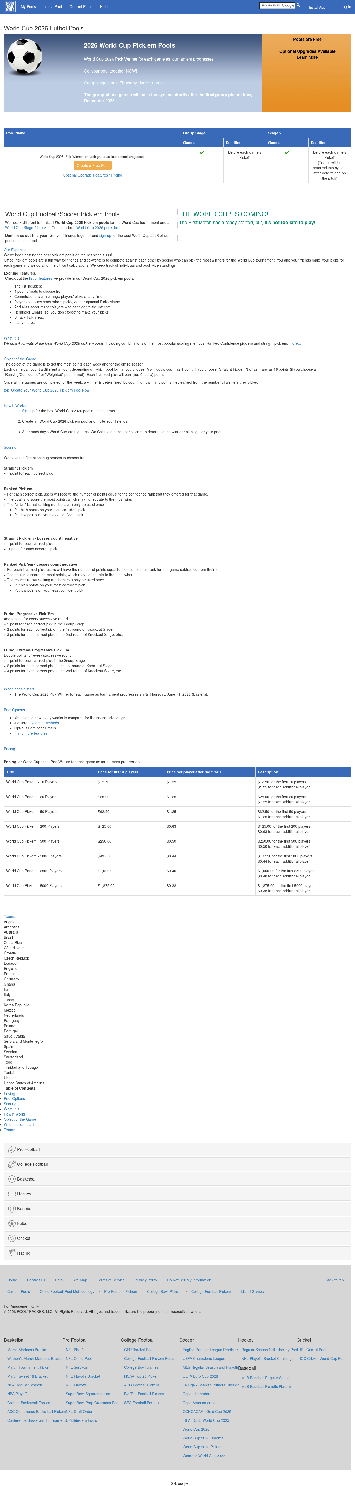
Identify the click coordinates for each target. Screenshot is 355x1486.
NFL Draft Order (79, 1411)
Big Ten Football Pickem (144, 1393)
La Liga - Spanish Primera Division (211, 1384)
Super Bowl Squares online (88, 1393)
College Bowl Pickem (164, 1291)
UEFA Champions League (204, 1358)
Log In (346, 6)
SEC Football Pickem (141, 1402)
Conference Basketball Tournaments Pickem (43, 1420)
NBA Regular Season (24, 1384)
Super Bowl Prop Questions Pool (92, 1402)
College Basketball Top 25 (28, 1402)
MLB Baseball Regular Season (266, 1377)
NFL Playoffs (76, 1384)
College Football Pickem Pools (149, 1358)
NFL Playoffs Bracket (83, 1376)
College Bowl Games (141, 1367)
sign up (105, 235)
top (6, 390)
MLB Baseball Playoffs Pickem (266, 1386)
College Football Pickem (211, 1291)
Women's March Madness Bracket (35, 1358)
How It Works (15, 1114)
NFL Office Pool (79, 1358)
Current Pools (81, 6)
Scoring (10, 1103)
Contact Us (36, 1279)
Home (12, 1279)
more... (295, 343)
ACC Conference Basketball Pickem (36, 1411)
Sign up (28, 410)
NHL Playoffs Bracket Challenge (267, 1358)
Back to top (334, 1279)
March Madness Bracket (27, 1349)
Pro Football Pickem (120, 1291)
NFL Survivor (76, 1367)
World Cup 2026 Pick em (203, 1446)
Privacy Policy (146, 1279)
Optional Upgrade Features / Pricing (92, 175)
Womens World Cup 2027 (204, 1455)
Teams (9, 1129)
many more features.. (32, 733)
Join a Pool (53, 6)
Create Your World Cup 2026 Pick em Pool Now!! (51, 390)
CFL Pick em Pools (81, 1420)
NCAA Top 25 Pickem (142, 1376)
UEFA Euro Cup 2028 (200, 1376)
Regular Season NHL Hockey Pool (269, 1349)
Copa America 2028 (199, 1402)
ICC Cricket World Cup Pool (322, 1358)
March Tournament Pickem (29, 1367)
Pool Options (14, 1098)
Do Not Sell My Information (189, 1279)
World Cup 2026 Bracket (203, 1438)
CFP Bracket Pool (138, 1349)
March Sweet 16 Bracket (27, 1376)
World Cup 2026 (196, 1429)
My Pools (28, 6)
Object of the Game (20, 1119)
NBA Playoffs (17, 1393)
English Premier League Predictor (210, 1349)
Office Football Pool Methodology (67, 1291)
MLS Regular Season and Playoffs (211, 1367)
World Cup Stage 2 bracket (27, 227)
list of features (40, 278)
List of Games (252, 1291)
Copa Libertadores (198, 1393)
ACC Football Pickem (141, 1384)
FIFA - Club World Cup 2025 (206, 1420)
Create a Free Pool (92, 165)
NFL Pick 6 (75, 1349)
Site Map (80, 1279)
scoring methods (45, 722)
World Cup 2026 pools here (99, 227)
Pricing (9, 1093)
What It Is (11, 1108)
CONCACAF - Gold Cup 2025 (207, 1411)
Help (104, 6)
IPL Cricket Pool (313, 1349)
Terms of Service (111, 1279)
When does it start (19, 1124)
